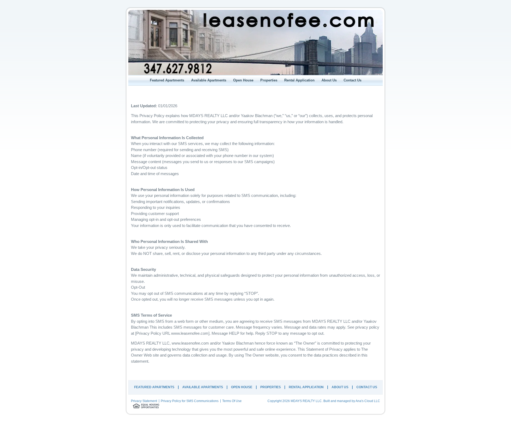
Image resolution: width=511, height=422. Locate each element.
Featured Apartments (167, 80)
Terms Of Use (232, 401)
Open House (243, 80)
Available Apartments (208, 80)
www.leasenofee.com (189, 333)
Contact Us (352, 80)
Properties (268, 80)
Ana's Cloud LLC (368, 401)
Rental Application (299, 80)
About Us (329, 80)
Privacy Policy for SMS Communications (190, 401)
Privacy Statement (144, 401)
